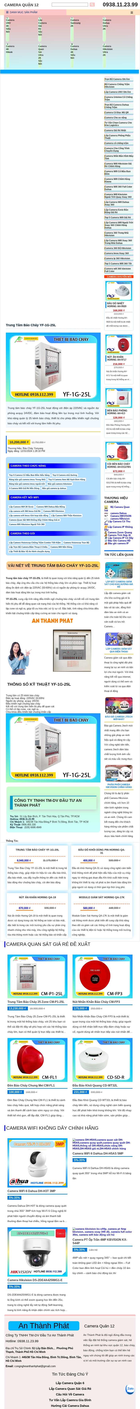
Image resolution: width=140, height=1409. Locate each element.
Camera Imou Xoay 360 (117, 253)
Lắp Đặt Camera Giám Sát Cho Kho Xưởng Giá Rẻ (118, 584)
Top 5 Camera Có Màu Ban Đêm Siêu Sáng (29, 475)
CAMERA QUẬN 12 (21, 5)
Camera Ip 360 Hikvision (117, 258)
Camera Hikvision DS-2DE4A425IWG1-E (35, 1280)
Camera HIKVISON (120, 516)
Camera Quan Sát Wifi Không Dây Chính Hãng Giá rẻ (34, 520)
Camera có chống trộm (117, 143)
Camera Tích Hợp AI (117, 535)
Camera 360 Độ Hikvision (118, 248)
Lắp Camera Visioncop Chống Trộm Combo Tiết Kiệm (35, 543)
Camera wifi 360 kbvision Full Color (118, 270)
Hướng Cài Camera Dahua (70, 1406)
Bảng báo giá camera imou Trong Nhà (27, 479)
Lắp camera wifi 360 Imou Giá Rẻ (24, 511)
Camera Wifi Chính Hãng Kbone (117, 180)
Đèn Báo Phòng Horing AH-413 (117, 412)
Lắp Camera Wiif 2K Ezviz (21, 507)
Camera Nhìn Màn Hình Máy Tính (119, 157)
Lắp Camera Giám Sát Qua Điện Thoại (119, 650)
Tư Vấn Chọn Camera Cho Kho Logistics (118, 124)
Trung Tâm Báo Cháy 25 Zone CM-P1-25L (36, 1001)
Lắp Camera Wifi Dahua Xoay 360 (117, 203)
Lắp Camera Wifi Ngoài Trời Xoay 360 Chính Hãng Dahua (119, 225)
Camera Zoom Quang (118, 532)
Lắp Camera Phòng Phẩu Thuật (117, 136)
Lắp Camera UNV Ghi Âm (118, 92)
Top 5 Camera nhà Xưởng (64, 475)
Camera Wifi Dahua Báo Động (50, 507)
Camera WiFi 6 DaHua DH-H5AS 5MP (98, 1153)
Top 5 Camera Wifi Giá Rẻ (118, 217)
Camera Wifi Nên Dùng (61, 547)
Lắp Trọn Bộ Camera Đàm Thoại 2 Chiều (28, 547)
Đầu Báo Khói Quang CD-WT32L (95, 1085)
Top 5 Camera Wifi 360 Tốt (118, 263)
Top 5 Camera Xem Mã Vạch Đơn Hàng (66, 479)
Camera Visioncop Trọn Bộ (76, 543)
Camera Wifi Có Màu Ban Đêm (118, 172)
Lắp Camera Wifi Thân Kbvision (66, 515)
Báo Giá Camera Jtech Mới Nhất (119, 718)
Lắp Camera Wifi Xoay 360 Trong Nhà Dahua (118, 241)
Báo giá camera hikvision (60, 484)
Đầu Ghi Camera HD (117, 540)
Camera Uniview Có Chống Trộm (119, 98)
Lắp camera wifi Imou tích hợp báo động (28, 515)
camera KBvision (120, 518)
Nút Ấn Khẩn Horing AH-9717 (116, 358)
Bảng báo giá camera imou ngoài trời (27, 484)
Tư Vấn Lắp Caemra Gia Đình (70, 1400)
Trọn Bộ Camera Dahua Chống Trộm (117, 106)
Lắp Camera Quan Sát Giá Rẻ (70, 1389)
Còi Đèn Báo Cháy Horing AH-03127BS (119, 465)
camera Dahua (118, 513)
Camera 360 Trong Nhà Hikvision (117, 234)
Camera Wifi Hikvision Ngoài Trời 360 (26, 524)
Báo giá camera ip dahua (54, 488)
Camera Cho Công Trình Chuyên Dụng (117, 149)
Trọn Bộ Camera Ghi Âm (117, 79)
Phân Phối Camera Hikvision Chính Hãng (119, 785)
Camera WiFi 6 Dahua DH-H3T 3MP (31, 1191)
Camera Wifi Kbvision (53, 511)
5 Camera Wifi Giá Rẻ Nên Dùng (24, 488)
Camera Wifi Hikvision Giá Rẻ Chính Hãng (118, 165)
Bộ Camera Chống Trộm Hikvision (117, 85)
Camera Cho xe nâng (116, 117)
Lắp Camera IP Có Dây (118, 538)
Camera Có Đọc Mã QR (117, 112)
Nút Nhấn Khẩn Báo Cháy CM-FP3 (96, 1001)
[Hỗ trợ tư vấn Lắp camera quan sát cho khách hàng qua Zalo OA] (130, 1388)
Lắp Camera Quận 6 (70, 1383)
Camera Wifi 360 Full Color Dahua (118, 188)
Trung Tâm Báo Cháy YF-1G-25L (31, 325)
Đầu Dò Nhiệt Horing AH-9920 (116, 305)
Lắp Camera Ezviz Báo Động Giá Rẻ (116, 211)
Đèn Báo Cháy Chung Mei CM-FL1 (31, 1085)
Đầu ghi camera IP (116, 543)
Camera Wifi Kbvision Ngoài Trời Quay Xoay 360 (118, 195)
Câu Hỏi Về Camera (70, 1394)
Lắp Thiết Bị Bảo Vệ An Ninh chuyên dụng (29, 551)
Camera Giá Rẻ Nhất (115, 130)
